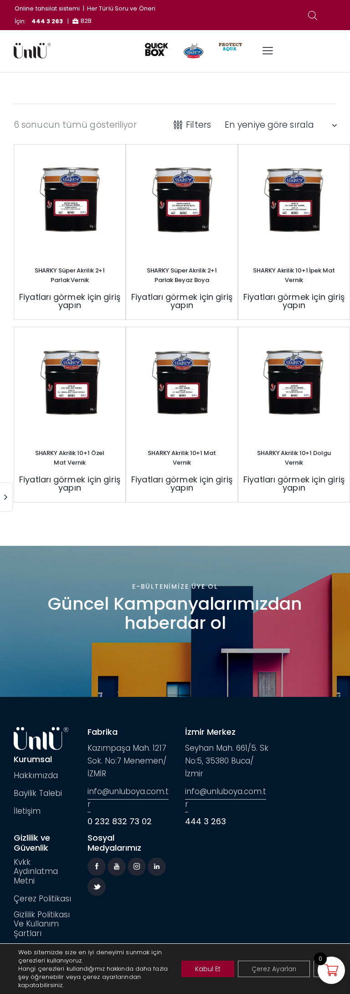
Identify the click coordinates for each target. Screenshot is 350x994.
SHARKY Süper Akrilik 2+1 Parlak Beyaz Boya (182, 275)
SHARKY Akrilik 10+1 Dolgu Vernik (294, 458)
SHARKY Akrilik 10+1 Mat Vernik (182, 458)
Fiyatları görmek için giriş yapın (69, 301)
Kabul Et (208, 968)
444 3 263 (47, 21)
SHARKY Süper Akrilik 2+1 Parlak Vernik (70, 275)
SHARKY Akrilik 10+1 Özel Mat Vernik (70, 458)
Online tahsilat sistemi (47, 8)
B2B (86, 20)
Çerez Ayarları (274, 968)
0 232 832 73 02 (120, 821)
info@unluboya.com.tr (128, 798)
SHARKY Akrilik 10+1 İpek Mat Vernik (294, 275)
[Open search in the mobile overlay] (312, 15)
